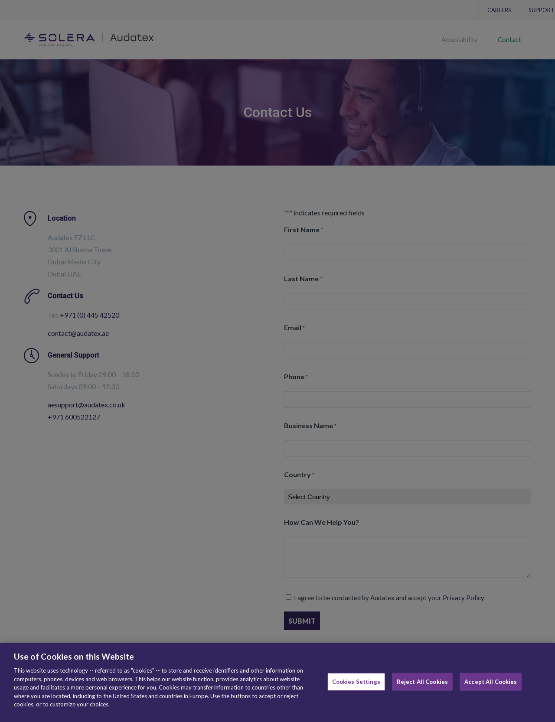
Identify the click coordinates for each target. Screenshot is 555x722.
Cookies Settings (356, 681)
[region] (277, 682)
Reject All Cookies (422, 681)
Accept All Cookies (490, 681)
